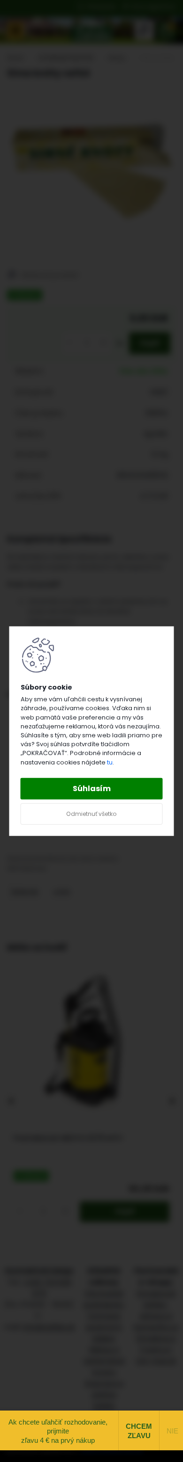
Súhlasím (92, 788)
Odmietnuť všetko (91, 814)
